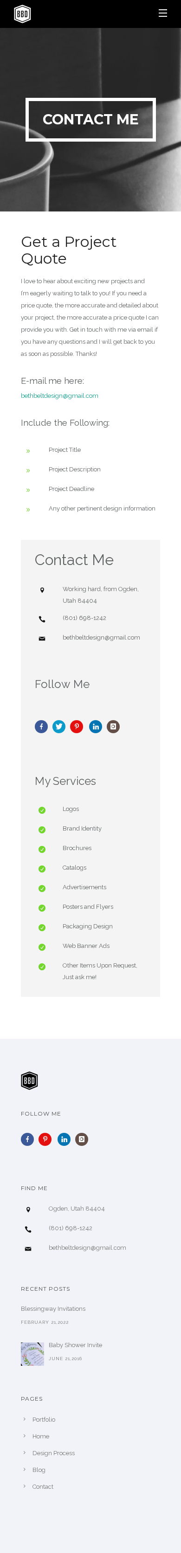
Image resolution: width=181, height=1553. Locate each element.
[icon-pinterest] (79, 726)
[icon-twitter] (61, 726)
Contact (42, 1486)
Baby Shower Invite (75, 1345)
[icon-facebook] (43, 726)
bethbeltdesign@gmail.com (59, 395)
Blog (38, 1469)
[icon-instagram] (115, 726)
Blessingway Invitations (53, 1308)
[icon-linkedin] (98, 726)
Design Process (53, 1453)
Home (40, 1436)
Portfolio (43, 1419)
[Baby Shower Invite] (32, 1354)
